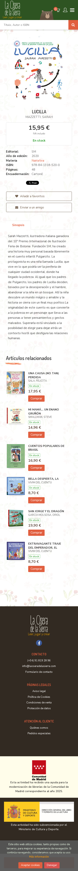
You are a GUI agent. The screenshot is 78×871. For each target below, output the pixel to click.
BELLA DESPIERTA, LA (43, 479)
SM (34, 152)
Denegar (52, 865)
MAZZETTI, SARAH (39, 117)
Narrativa (38, 161)
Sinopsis (18, 225)
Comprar (36, 398)
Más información (39, 857)
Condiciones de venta (39, 702)
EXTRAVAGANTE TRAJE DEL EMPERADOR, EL (44, 546)
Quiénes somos (39, 728)
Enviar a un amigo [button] (31, 207)
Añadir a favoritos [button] (32, 196)
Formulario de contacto (39, 672)
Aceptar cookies (30, 865)
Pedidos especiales (39, 733)
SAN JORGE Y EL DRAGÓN (46, 511)
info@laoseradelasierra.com (39, 666)
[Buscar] (73, 25)
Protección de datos (39, 708)
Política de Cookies (39, 697)
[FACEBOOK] (39, 643)
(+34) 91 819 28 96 (39, 660)
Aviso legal (39, 691)
